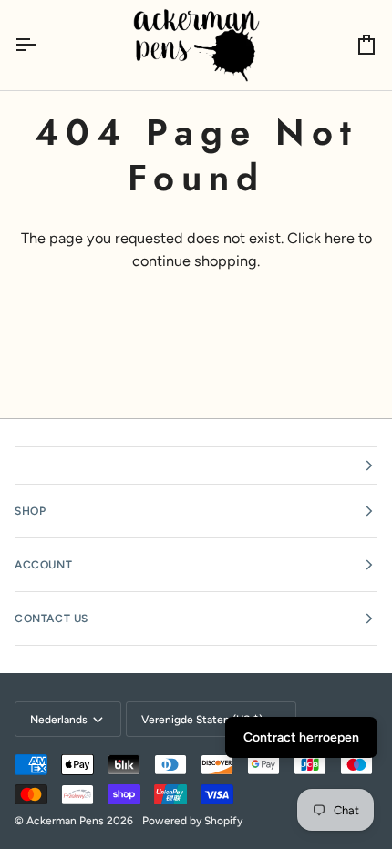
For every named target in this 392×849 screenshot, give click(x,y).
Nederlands (59, 719)
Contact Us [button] (51, 618)
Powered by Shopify (192, 820)
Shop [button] (30, 511)
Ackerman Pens (65, 820)
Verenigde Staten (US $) (202, 719)
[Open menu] (42, 45)
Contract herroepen (301, 737)
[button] (196, 465)
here (340, 238)
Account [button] (43, 564)
